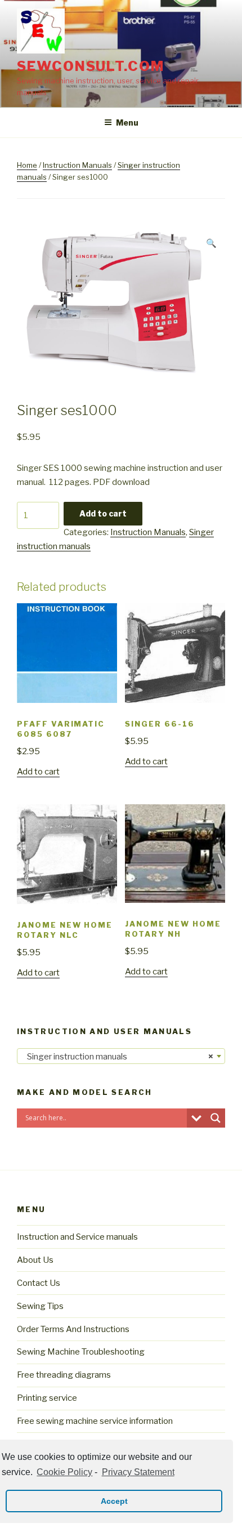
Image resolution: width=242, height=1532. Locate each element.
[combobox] (121, 1056)
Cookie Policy (64, 1472)
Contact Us (38, 1283)
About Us (35, 1260)
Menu (127, 122)
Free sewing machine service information (95, 1421)
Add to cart (103, 513)
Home (27, 165)
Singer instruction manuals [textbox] (117, 1057)
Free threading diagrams (64, 1375)
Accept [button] (114, 1501)
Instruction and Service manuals (77, 1237)
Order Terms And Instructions (73, 1329)
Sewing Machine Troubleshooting (81, 1352)
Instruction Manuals (77, 165)
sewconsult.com (90, 66)
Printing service (47, 1398)
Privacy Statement (138, 1472)
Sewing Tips (40, 1306)
